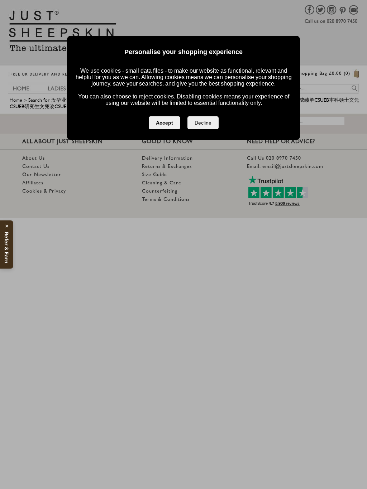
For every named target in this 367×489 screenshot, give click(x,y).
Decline (203, 123)
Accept (164, 123)
